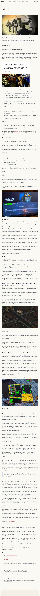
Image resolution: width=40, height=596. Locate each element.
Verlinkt (19, 1)
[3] (24, 288)
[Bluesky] (38, 2)
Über (27, 1)
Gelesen (14, 1)
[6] (8, 371)
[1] (8, 104)
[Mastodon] (34, 2)
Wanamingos (23, 424)
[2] (20, 118)
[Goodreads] (36, 2)
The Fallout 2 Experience (10, 521)
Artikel (9, 1)
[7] (25, 424)
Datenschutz (36, 593)
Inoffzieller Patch (7, 559)
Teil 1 (4, 47)
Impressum (31, 593)
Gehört (23, 1)
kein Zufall (29, 468)
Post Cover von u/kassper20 (12, 555)
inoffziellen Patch (17, 131)
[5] (4, 347)
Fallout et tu (4, 58)
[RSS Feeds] (32, 2)
